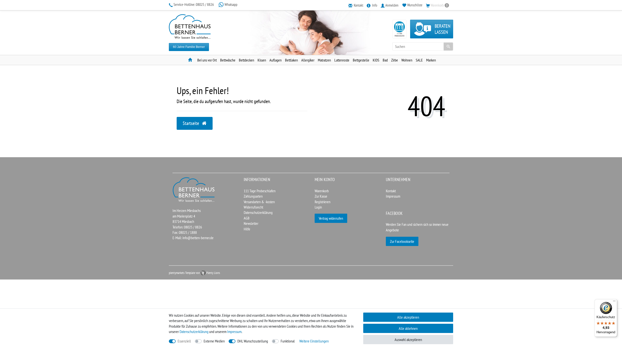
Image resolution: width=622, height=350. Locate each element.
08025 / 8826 (194, 4)
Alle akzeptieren (408, 317)
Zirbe (394, 60)
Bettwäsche (227, 60)
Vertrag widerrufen (331, 218)
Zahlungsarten (253, 196)
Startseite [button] (191, 123)
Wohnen (406, 60)
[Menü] (614, 302)
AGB (247, 218)
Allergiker (307, 60)
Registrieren (322, 201)
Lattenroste (341, 60)
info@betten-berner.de (198, 237)
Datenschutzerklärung (258, 212)
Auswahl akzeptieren (408, 339)
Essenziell (184, 341)
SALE (419, 60)
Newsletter (251, 223)
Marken (431, 60)
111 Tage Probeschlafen (260, 190)
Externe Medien (214, 341)
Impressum (393, 196)
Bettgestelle (361, 60)
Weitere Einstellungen (314, 341)
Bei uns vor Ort (207, 60)
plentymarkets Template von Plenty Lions (194, 273)
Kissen (262, 60)
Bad (385, 60)
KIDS (376, 60)
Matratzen (324, 60)
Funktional (288, 341)
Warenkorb (322, 190)
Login (318, 207)
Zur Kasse (321, 196)
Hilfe (247, 229)
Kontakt (391, 190)
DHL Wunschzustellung (252, 341)
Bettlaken (291, 60)
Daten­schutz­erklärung (194, 331)
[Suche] (448, 46)
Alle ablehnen (408, 328)
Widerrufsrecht (253, 207)
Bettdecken (246, 60)
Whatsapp (230, 4)
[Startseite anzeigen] (194, 189)
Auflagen (275, 60)
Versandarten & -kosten (259, 201)
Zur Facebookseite (402, 241)
